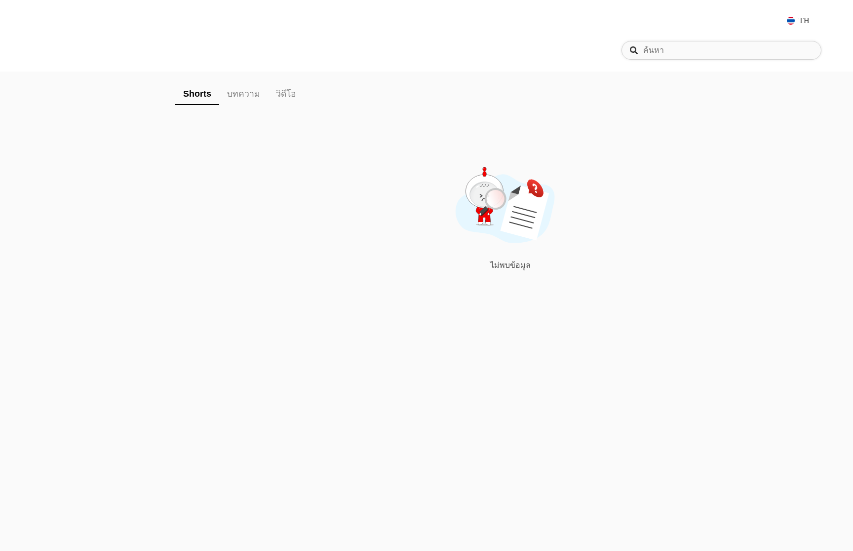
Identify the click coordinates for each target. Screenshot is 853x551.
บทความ (243, 94)
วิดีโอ (286, 94)
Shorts (197, 94)
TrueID (61, 20)
